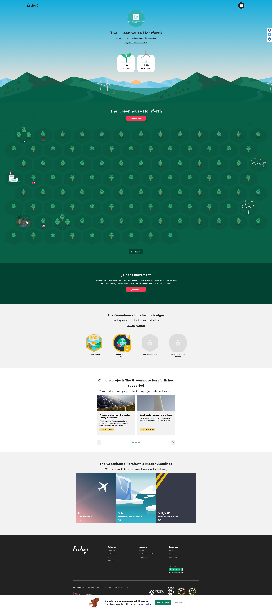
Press (171, 554)
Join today (136, 289)
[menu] (241, 5)
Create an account (145, 554)
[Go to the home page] (32, 6)
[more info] (79, 520)
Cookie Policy (106, 587)
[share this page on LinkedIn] (269, 39)
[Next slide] (173, 442)
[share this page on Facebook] (269, 30)
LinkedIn (111, 550)
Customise (178, 602)
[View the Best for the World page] (181, 592)
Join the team (174, 557)
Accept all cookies (163, 602)
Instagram (112, 554)
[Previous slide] (99, 442)
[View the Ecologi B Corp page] (171, 592)
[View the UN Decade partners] (156, 592)
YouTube (111, 561)
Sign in (141, 550)
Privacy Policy (93, 587)
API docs (172, 550)
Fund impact (136, 118)
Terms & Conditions (120, 587)
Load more (136, 251)
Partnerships (143, 557)
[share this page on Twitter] (269, 35)
